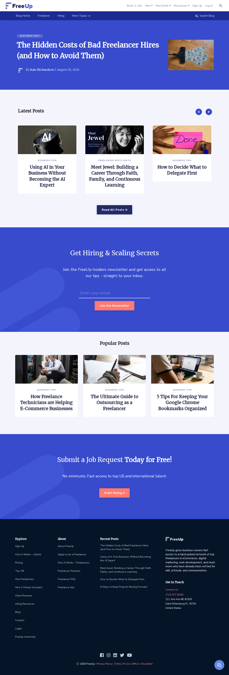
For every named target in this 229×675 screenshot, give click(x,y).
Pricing (19, 562)
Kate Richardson (42, 69)
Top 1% (19, 571)
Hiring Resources (25, 604)
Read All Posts (113, 210)
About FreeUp (66, 546)
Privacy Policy (104, 664)
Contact (19, 620)
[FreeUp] (19, 5)
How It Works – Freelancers (73, 562)
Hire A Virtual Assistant (28, 587)
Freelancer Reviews (69, 571)
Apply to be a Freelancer (72, 554)
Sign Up (19, 546)
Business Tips (47, 160)
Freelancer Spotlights (114, 160)
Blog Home (24, 16)
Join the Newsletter (114, 306)
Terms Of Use (122, 664)
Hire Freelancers (24, 579)
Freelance (44, 16)
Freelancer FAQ (66, 579)
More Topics (79, 16)
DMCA (135, 664)
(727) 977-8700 (174, 594)
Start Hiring (113, 493)
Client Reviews (23, 595)
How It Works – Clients (28, 554)
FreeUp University (25, 636)
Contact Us (171, 589)
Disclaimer (147, 664)
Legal (18, 628)
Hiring (60, 16)
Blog (17, 612)
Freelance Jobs (66, 587)
